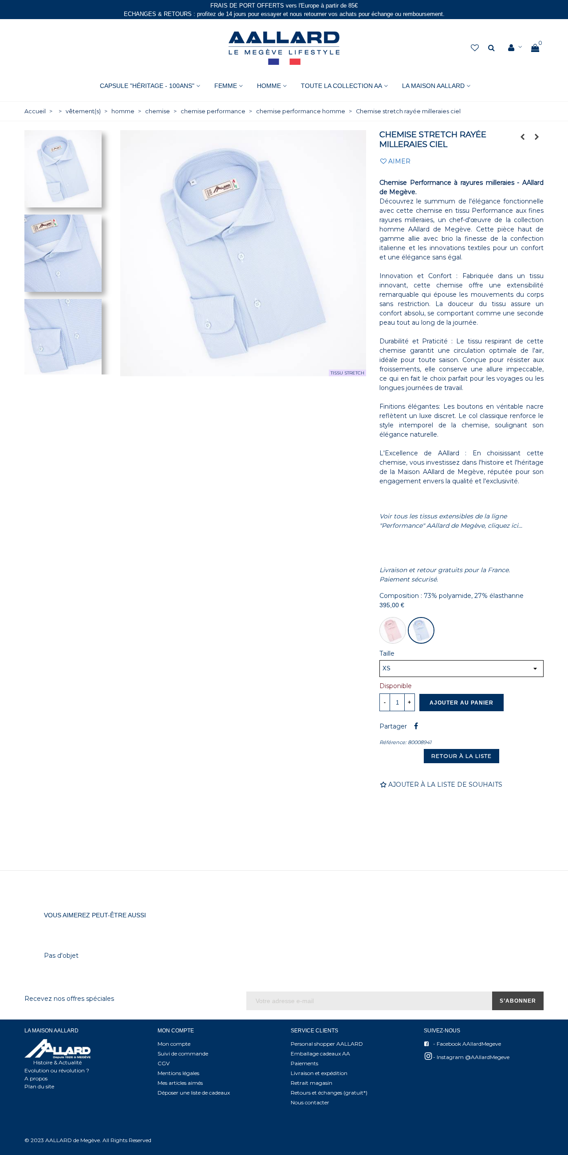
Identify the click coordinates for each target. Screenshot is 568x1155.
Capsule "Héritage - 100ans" (147, 85)
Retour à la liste (461, 756)
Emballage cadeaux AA (320, 1053)
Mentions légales (178, 1073)
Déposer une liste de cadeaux (194, 1092)
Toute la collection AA (341, 85)
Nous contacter (310, 1102)
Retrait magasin (311, 1082)
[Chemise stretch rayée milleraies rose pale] (522, 136)
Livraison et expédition (319, 1073)
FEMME (225, 85)
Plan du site (39, 1086)
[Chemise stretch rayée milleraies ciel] (421, 630)
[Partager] (415, 726)
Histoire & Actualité (57, 1062)
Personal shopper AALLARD (327, 1043)
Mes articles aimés (180, 1082)
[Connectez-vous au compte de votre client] (515, 48)
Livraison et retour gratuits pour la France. (444, 570)
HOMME (269, 85)
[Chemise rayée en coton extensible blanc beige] (537, 136)
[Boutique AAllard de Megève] (284, 48)
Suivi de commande (183, 1053)
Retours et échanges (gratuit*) (329, 1092)
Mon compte (174, 1043)
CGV (164, 1063)
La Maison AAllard (433, 85)
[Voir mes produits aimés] (475, 48)
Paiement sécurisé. (408, 579)
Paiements (304, 1063)
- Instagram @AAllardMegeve (470, 1057)
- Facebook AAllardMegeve (466, 1043)
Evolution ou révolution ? (56, 1070)
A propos (35, 1078)
